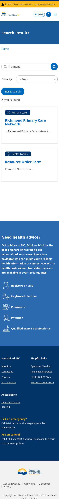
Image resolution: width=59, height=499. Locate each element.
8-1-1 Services (8, 382)
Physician (17, 317)
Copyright (29, 483)
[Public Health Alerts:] (3, 4)
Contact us (7, 371)
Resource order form (42, 382)
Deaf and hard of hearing (10, 404)
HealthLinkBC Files (41, 377)
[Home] (10, 13)
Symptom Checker (41, 366)
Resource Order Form (23, 162)
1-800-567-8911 (14, 439)
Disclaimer (44, 483)
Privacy (7, 486)
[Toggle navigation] (55, 14)
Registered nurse (22, 285)
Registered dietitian (24, 296)
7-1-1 (41, 245)
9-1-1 (8, 423)
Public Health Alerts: (3, 4)
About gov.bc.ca (11, 483)
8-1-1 (40, 14)
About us (6, 366)
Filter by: (7, 79)
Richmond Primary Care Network (25, 122)
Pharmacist (18, 307)
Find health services (41, 371)
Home (5, 48)
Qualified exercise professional (31, 328)
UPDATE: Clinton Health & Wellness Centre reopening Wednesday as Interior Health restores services (30, 4)
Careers (5, 377)
